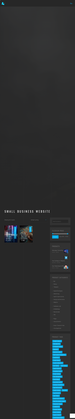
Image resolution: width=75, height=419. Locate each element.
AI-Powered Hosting (58, 346)
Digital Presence (57, 368)
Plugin (55, 318)
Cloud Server (56, 357)
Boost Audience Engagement (59, 354)
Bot (54, 281)
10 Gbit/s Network (57, 341)
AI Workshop (57, 309)
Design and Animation (59, 299)
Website (56, 302)
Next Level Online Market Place (11, 237)
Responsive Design (57, 404)
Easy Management (57, 376)
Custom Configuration (58, 363)
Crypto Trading (56, 360)
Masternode (57, 312)
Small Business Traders (58, 417)
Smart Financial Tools (59, 325)
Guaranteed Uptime (58, 382)
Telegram (56, 287)
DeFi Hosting (64, 365)
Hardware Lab (57, 306)
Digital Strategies (58, 291)
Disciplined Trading (57, 371)
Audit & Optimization (59, 296)
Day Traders (56, 365)
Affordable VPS (57, 343)
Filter (55, 236)
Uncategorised (57, 328)
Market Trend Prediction (59, 398)
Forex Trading (56, 379)
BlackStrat (56, 349)
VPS (54, 314)
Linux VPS (65, 390)
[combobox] (36, 220)
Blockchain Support (57, 352)
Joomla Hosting (57, 390)
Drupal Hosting (57, 373)
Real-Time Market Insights (59, 401)
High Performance (57, 387)
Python (55, 284)
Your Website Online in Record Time (25, 236)
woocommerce (57, 321)
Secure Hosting (57, 412)
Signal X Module (57, 415)
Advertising (56, 293)
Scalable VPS (56, 406)
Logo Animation (57, 393)
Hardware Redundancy (58, 384)
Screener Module (57, 409)
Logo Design (56, 395)
